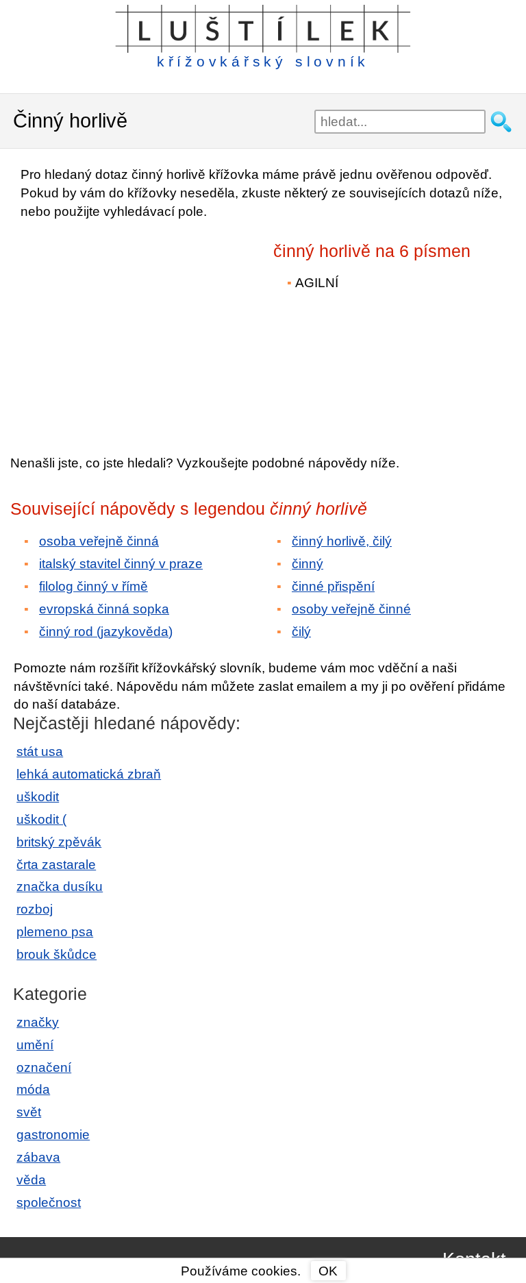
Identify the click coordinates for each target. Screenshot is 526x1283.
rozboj (34, 909)
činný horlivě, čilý (342, 541)
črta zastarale (56, 864)
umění (34, 1045)
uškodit (37, 797)
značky (37, 1022)
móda (33, 1089)
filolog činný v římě (93, 586)
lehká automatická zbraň (88, 774)
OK (328, 1271)
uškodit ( (41, 819)
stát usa (39, 751)
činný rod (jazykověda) (106, 631)
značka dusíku (59, 886)
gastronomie (53, 1134)
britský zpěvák (58, 842)
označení (43, 1067)
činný (307, 564)
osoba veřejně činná (99, 541)
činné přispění (333, 586)
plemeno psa (54, 932)
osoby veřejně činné (351, 609)
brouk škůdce (56, 954)
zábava (38, 1157)
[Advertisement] (130, 328)
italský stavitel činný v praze (121, 564)
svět (28, 1112)
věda (31, 1180)
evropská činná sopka (104, 609)
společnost (48, 1202)
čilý (301, 631)
